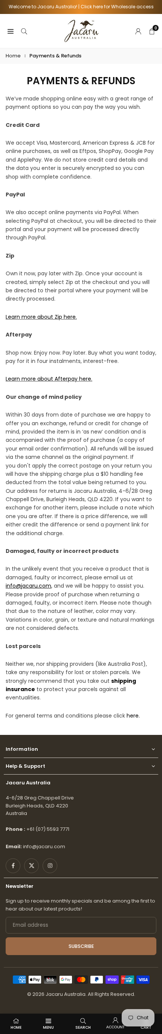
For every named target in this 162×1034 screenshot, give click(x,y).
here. (133, 715)
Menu (48, 1027)
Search (83, 1027)
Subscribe (81, 946)
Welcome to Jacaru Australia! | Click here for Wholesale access (81, 7)
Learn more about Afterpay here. (49, 379)
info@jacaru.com (44, 846)
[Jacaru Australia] (81, 30)
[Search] (24, 31)
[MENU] (10, 31)
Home (13, 55)
